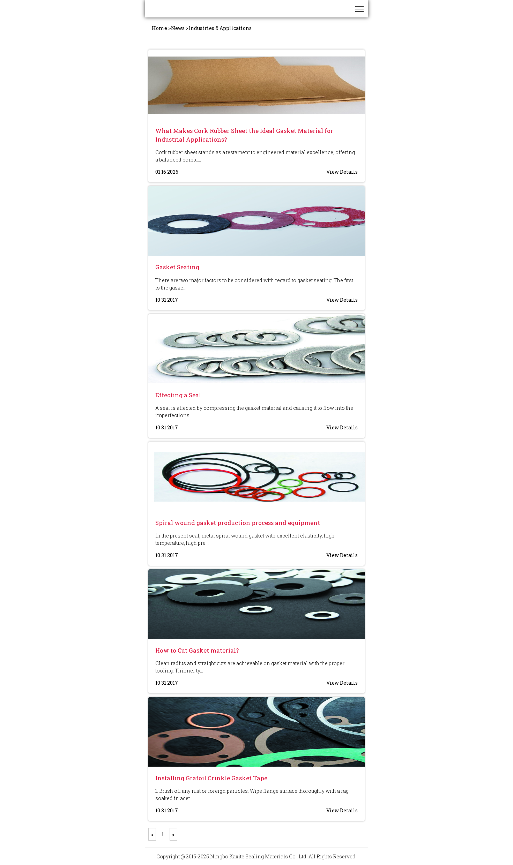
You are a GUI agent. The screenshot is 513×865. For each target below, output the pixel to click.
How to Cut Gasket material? (197, 650)
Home (159, 28)
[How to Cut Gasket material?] (256, 604)
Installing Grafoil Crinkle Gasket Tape (211, 778)
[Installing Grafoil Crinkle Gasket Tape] (256, 732)
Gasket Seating (177, 267)
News (178, 28)
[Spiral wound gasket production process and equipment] (256, 476)
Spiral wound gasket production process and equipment (237, 523)
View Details (342, 171)
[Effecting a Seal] (256, 349)
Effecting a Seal (178, 395)
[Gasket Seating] (256, 221)
